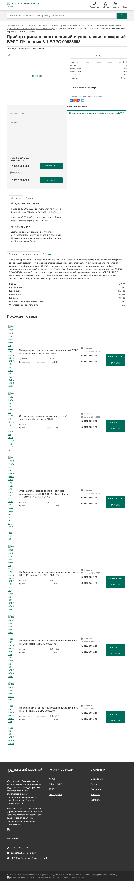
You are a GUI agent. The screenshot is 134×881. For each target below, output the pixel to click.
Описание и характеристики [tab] (23, 254)
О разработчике (77, 877)
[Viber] (78, 100)
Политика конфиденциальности (41, 877)
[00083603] (36, 76)
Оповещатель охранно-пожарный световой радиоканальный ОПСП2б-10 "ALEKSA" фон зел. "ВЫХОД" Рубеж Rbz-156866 (45, 494)
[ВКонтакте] (71, 100)
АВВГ (51, 789)
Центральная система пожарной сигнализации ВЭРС (96, 113)
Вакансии (95, 794)
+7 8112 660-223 (19, 165)
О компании (97, 779)
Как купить (96, 789)
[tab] (47, 254)
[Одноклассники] (75, 100)
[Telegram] (82, 100)
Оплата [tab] (29, 198)
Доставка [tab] (16, 198)
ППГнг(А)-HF (55, 794)
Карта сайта (62, 877)
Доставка (95, 784)
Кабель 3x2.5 (55, 784)
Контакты (95, 799)
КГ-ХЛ (52, 779)
